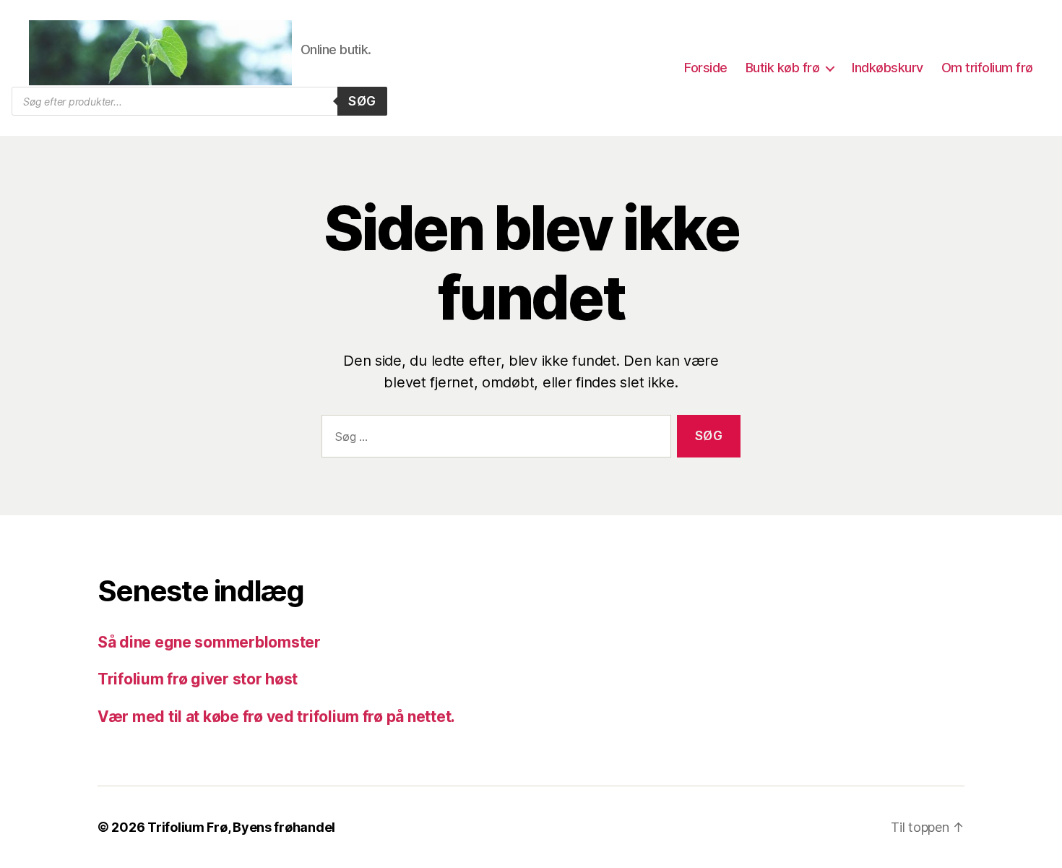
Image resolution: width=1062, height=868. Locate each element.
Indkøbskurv (887, 67)
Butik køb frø (783, 67)
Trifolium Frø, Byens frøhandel (241, 827)
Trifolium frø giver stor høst (198, 679)
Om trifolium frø (987, 67)
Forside (706, 67)
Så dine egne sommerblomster (209, 642)
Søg (362, 101)
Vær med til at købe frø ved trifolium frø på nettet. (276, 717)
